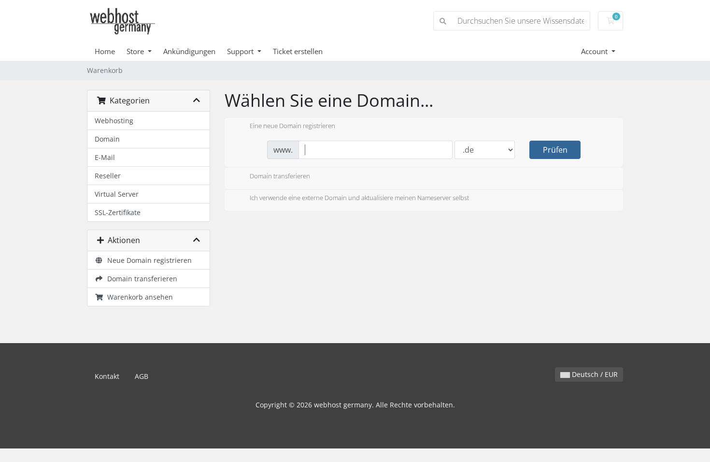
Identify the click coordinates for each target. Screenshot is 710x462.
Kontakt (107, 376)
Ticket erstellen (298, 51)
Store (136, 51)
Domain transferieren (140, 278)
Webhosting (114, 120)
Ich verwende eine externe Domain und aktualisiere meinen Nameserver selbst (359, 198)
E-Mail (105, 157)
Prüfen (555, 149)
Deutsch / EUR (594, 374)
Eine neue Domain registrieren (292, 126)
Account (595, 51)
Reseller (108, 175)
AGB (141, 376)
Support (241, 51)
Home (105, 51)
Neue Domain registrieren (147, 260)
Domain (107, 139)
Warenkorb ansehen (138, 297)
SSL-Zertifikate (118, 212)
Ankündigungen (189, 51)
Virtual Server (117, 194)
